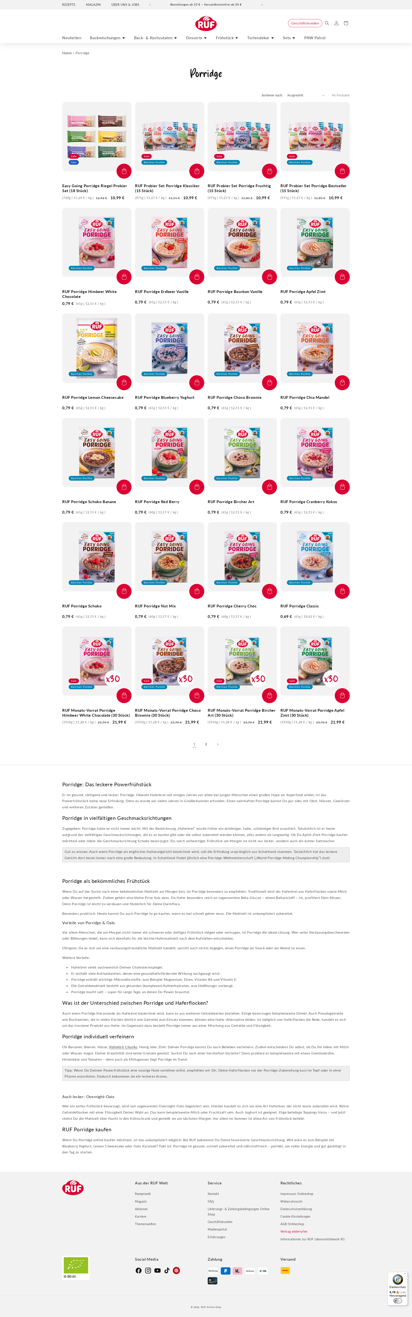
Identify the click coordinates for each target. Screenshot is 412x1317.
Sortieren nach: (272, 95)
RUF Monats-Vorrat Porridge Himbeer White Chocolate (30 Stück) (96, 713)
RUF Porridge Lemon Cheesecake (93, 397)
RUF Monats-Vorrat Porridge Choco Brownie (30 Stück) (168, 713)
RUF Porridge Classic (299, 606)
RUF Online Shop (211, 1307)
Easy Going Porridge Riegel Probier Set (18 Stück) (94, 188)
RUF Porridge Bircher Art (231, 501)
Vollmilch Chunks (123, 1047)
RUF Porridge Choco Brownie (235, 397)
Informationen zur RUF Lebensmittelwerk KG (312, 1239)
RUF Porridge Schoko (81, 606)
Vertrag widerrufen (293, 1231)
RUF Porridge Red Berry (157, 501)
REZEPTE (68, 4)
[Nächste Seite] (217, 744)
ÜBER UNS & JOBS (125, 4)
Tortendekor (258, 37)
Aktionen (141, 1209)
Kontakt (213, 1194)
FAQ (211, 1201)
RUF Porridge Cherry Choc (232, 606)
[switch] (398, 1300)
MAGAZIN (93, 4)
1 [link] (194, 744)
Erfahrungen (217, 1237)
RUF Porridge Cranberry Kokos (308, 501)
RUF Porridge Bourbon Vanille (235, 291)
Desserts (194, 37)
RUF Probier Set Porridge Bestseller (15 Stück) (313, 188)
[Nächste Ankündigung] (262, 5)
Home (67, 53)
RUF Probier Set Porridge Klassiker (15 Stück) (167, 188)
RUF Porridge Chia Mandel (304, 397)
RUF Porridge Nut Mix (155, 606)
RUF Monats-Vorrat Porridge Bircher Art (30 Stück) (242, 713)
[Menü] (405, 1274)
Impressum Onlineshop (297, 1194)
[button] (327, 23)
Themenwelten (145, 1224)
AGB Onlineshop (292, 1224)
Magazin (141, 1201)
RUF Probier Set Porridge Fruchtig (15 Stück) (239, 188)
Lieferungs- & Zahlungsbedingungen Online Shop (239, 1211)
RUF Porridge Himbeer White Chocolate (89, 294)
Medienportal (217, 1229)
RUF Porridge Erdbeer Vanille (162, 291)
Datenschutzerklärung (296, 1209)
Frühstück (225, 37)
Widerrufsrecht (291, 1201)
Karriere (140, 1216)
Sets (287, 37)
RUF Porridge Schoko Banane (89, 501)
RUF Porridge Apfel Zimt (303, 291)
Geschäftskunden (305, 23)
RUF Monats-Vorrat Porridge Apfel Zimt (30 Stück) (312, 713)
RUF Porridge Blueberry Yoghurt (165, 397)
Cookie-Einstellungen (295, 1216)
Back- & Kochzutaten (153, 37)
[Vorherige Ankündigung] (150, 5)
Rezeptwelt (143, 1194)
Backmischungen (105, 37)
